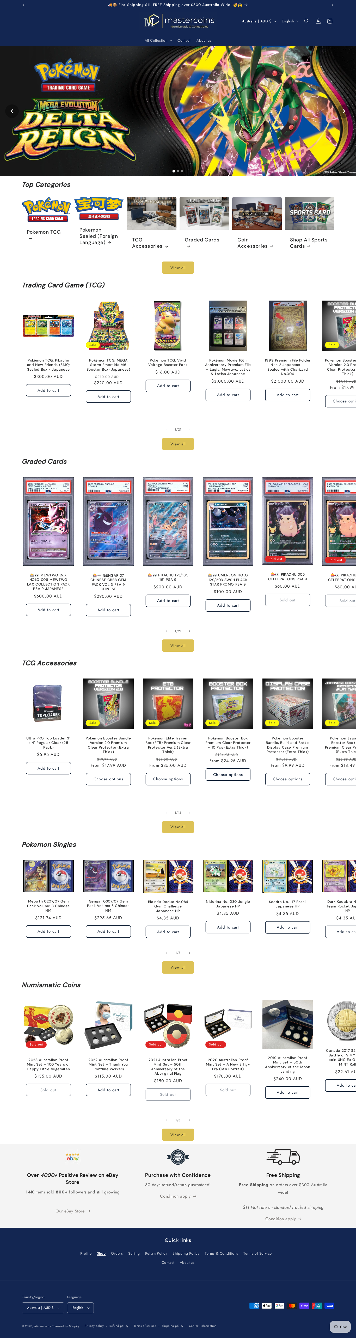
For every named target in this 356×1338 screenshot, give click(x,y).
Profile (85, 1253)
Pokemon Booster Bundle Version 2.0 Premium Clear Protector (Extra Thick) (108, 745)
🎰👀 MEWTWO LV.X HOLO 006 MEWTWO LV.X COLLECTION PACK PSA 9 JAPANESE (48, 582)
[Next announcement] (332, 5)
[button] (158, 40)
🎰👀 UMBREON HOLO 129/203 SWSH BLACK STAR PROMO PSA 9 (228, 580)
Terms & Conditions (221, 1253)
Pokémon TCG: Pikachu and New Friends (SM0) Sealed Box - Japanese (48, 364)
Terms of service (145, 1326)
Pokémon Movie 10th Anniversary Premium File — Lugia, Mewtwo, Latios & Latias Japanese (228, 367)
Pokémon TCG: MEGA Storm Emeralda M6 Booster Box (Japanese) (108, 364)
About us (187, 1262)
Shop (101, 1253)
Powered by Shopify (65, 1326)
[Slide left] (166, 429)
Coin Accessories (252, 243)
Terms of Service (257, 1253)
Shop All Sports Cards (309, 243)
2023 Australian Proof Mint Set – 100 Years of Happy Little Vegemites (48, 1064)
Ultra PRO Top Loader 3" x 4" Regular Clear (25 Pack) (48, 742)
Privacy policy (94, 1326)
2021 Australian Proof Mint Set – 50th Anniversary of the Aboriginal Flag (168, 1066)
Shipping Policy (186, 1253)
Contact (168, 1262)
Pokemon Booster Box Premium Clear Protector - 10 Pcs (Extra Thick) (228, 742)
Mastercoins (42, 1326)
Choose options (108, 779)
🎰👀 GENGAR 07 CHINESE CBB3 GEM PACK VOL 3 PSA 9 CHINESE (108, 582)
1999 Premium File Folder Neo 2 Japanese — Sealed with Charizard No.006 (288, 367)
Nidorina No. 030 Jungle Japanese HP (228, 903)
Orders (117, 1253)
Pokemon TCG (44, 232)
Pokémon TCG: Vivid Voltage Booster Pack (168, 362)
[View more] (178, 111)
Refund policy (118, 1326)
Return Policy (156, 1253)
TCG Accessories (147, 243)
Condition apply (175, 1196)
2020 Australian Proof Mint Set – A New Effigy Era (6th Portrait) (228, 1064)
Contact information (203, 1326)
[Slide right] (189, 429)
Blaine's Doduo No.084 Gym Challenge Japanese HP (168, 906)
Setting (134, 1253)
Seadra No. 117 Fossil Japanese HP (287, 904)
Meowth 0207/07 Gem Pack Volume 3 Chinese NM (48, 906)
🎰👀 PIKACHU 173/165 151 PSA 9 (168, 577)
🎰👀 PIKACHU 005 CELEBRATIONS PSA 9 (287, 576)
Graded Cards (202, 240)
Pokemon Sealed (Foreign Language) (98, 236)
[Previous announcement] (23, 5)
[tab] (174, 171)
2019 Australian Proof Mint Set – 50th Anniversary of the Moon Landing (287, 1064)
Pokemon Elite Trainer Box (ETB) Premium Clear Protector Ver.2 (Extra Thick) (168, 745)
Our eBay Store (70, 1211)
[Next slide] (344, 111)
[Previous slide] (12, 111)
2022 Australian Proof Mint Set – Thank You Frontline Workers (108, 1064)
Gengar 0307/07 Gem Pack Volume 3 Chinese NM (108, 906)
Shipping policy (173, 1326)
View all (178, 268)
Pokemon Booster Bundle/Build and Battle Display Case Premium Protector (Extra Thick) (288, 745)
